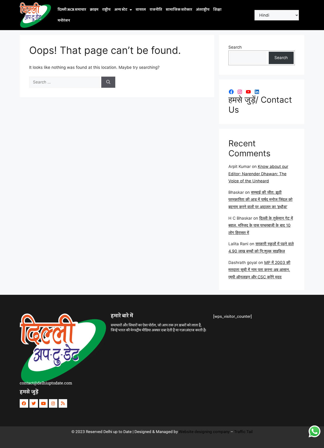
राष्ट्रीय (106, 9)
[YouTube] (248, 92)
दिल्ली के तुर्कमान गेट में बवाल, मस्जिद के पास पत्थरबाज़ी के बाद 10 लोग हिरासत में (260, 225)
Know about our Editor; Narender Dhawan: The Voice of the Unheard (258, 173)
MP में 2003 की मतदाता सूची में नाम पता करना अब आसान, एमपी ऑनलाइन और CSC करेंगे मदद (259, 269)
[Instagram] (240, 92)
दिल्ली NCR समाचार (72, 9)
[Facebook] (231, 92)
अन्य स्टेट (120, 9)
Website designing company (204, 431)
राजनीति (156, 9)
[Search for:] (65, 82)
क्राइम (94, 9)
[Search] (108, 82)
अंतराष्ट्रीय (202, 9)
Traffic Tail (243, 431)
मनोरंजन (64, 20)
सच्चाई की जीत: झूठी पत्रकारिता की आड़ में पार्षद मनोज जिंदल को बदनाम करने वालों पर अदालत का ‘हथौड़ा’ (260, 199)
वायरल (141, 9)
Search (235, 47)
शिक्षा (217, 9)
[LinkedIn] (257, 92)
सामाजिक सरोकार (179, 9)
